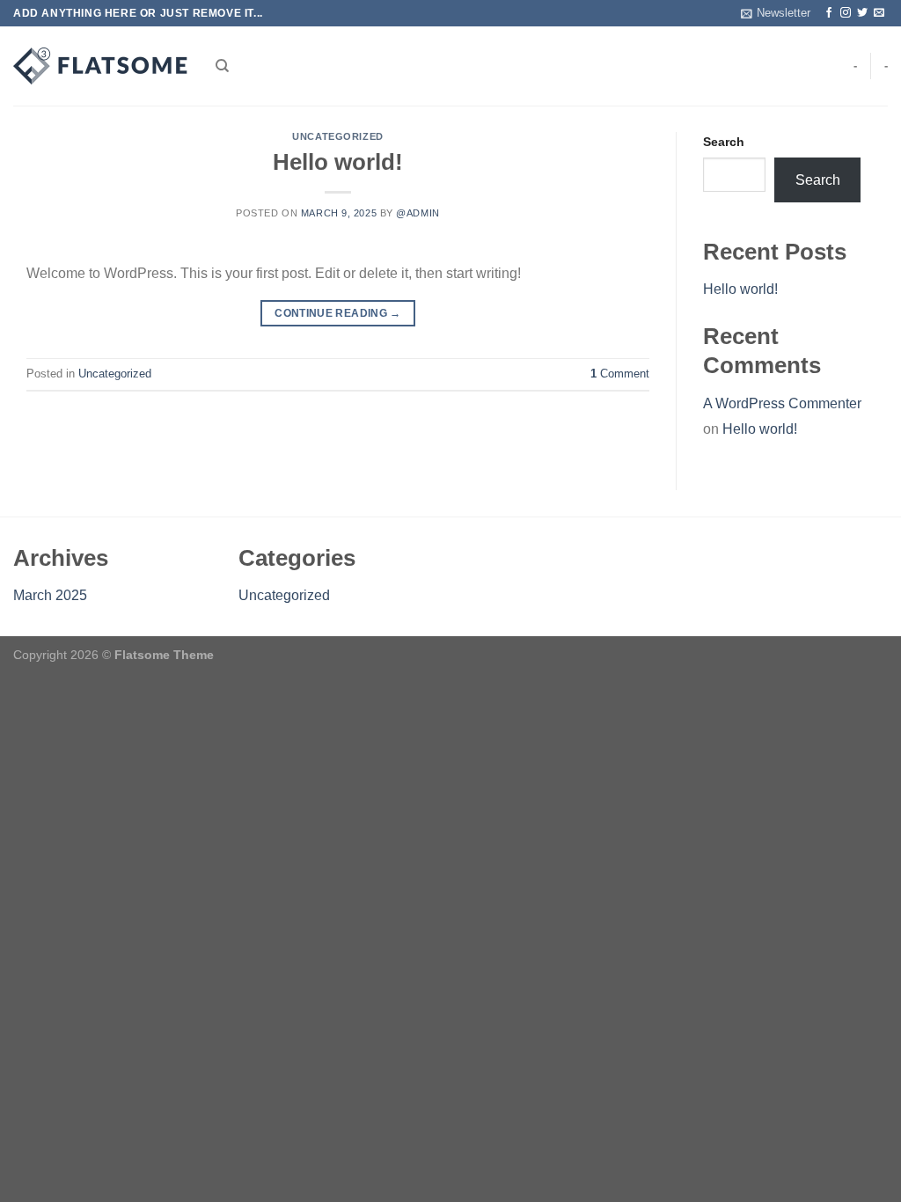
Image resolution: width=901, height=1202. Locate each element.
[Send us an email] (879, 13)
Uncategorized (337, 136)
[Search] (222, 66)
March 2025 (50, 595)
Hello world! (338, 162)
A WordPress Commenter (782, 403)
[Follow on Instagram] (845, 13)
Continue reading (338, 313)
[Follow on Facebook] (829, 13)
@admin (417, 213)
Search (723, 142)
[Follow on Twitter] (862, 13)
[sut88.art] (101, 66)
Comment (619, 373)
